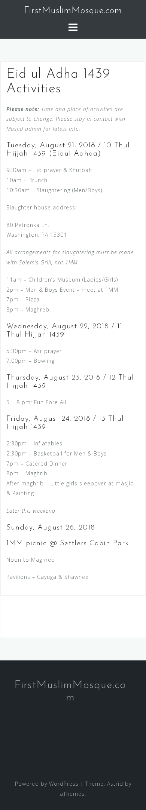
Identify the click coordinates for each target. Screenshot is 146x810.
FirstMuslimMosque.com (73, 10)
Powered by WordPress (47, 783)
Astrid (115, 783)
